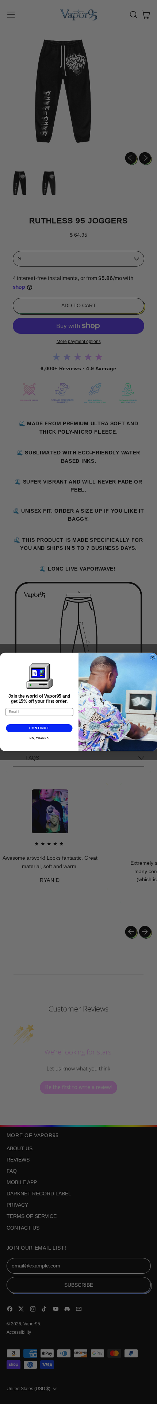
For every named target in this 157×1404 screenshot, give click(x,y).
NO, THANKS (39, 738)
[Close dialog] (152, 657)
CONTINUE (39, 728)
